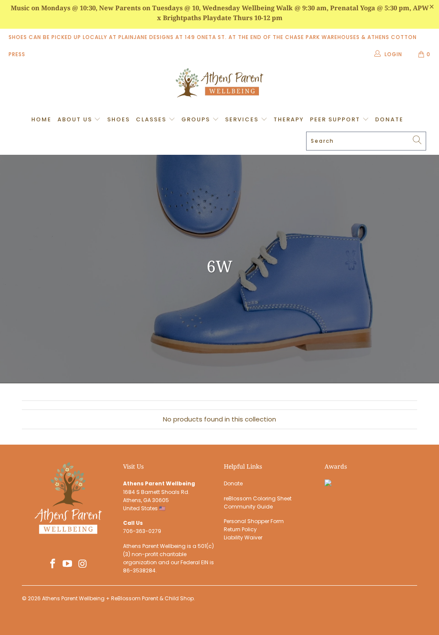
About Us (75, 119)
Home (41, 119)
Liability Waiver (243, 537)
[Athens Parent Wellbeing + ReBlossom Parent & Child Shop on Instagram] (82, 564)
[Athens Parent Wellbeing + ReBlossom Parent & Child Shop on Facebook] (52, 564)
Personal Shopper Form (254, 521)
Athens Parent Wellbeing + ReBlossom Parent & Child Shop (118, 598)
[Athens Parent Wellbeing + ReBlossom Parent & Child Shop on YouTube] (67, 564)
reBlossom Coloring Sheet (258, 498)
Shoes (118, 119)
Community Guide (248, 506)
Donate (389, 119)
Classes (152, 119)
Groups (196, 119)
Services (243, 119)
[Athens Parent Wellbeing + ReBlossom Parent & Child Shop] (219, 84)
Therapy (289, 119)
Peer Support (336, 119)
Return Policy (240, 529)
